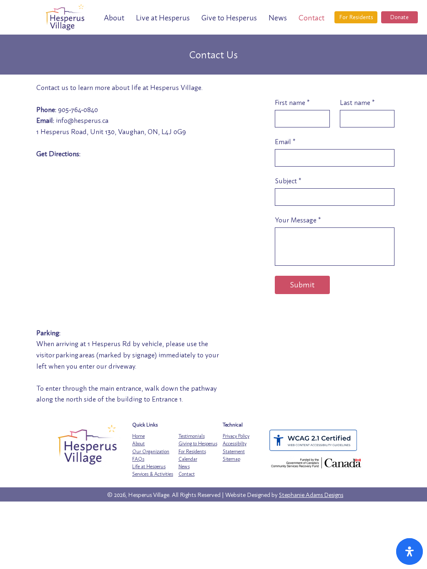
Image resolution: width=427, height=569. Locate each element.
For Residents (192, 451)
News (184, 466)
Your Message (298, 220)
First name (292, 102)
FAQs (138, 459)
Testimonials (191, 436)
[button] (114, 17)
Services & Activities (152, 474)
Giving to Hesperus (197, 444)
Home (138, 436)
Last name (357, 102)
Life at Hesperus (149, 466)
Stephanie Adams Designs (311, 494)
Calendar (187, 459)
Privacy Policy (236, 436)
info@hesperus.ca (82, 120)
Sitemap (231, 459)
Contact (186, 474)
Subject (288, 181)
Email (285, 141)
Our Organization (150, 451)
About (138, 444)
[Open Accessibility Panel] (409, 551)
